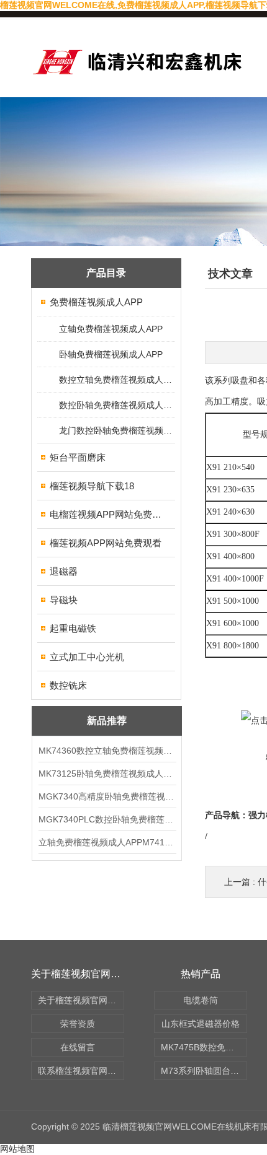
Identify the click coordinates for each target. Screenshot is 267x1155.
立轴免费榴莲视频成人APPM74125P (106, 842)
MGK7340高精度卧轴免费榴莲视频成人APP (106, 796)
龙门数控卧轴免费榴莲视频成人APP (116, 430)
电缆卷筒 (200, 1000)
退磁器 (64, 571)
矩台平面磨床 (78, 457)
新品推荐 (107, 720)
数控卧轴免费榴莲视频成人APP (116, 405)
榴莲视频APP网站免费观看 (105, 543)
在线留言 (77, 1047)
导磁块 (64, 600)
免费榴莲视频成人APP (96, 302)
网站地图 (17, 1149)
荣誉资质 (77, 1024)
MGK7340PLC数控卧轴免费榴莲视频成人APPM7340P (106, 819)
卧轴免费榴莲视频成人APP (111, 354)
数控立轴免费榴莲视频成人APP (116, 380)
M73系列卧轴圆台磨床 (204, 1071)
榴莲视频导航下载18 (92, 486)
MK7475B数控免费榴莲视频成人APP (204, 1047)
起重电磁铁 (73, 628)
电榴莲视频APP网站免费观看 (107, 514)
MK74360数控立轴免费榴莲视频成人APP (106, 751)
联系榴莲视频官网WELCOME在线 (81, 1071)
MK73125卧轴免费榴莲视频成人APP (106, 773)
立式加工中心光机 (87, 657)
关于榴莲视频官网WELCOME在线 (81, 1000)
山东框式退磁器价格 (200, 1024)
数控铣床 (68, 685)
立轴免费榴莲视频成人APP (111, 329)
